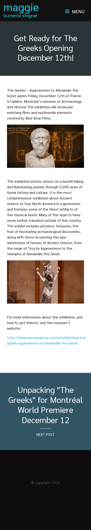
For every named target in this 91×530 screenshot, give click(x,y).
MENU (78, 11)
